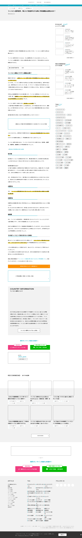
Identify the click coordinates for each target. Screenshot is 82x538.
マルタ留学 (59, 154)
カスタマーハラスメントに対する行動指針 (45, 526)
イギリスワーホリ (60, 112)
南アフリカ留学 (59, 167)
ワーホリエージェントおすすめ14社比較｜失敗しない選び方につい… (69, 45)
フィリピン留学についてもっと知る (29, 330)
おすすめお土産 (68, 120)
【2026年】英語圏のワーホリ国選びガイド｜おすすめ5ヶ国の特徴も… (69, 52)
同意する (62, 534)
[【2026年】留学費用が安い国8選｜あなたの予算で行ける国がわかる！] (60, 38)
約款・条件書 (35, 526)
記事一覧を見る (21, 359)
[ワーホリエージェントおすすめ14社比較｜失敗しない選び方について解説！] (60, 45)
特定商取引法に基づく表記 (57, 526)
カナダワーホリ (69, 125)
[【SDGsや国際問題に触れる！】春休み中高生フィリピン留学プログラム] (18, 419)
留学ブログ (14, 5)
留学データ (59, 149)
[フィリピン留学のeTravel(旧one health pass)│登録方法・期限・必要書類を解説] (41, 394)
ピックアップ (68, 29)
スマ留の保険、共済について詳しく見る (25, 276)
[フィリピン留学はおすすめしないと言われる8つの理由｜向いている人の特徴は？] (41, 419)
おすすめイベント (60, 120)
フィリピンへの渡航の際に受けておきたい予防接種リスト (32, 259)
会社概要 (22, 526)
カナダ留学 (65, 154)
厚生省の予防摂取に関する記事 (16, 149)
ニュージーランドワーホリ (61, 130)
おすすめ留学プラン (60, 125)
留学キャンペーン (60, 146)
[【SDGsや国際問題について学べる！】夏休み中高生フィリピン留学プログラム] (18, 394)
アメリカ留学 (68, 157)
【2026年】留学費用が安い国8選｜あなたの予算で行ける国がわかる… (69, 38)
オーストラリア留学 (69, 76)
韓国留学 (66, 167)
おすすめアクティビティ (61, 117)
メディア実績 (59, 136)
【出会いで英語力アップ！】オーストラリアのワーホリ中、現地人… (69, 79)
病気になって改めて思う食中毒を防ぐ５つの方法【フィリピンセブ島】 (31, 124)
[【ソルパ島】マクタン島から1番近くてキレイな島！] (63, 394)
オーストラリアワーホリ (61, 114)
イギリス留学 (68, 162)
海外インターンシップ (60, 144)
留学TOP (9, 5)
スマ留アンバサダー (66, 128)
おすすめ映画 (68, 122)
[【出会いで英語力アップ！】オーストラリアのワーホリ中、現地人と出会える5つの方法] (60, 79)
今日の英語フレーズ (60, 138)
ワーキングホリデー (67, 136)
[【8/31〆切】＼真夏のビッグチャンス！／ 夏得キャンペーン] (60, 32)
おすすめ (10, 488)
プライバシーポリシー (28, 526)
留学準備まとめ (29, 8)
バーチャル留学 (59, 133)
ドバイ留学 (67, 165)
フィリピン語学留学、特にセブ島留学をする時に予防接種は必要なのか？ (37, 5)
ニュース (70, 130)
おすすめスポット (60, 122)
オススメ (69, 114)
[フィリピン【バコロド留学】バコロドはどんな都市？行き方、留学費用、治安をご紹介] (60, 86)
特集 (9, 486)
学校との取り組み (60, 141)
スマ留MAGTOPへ (12, 484)
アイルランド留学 (60, 162)
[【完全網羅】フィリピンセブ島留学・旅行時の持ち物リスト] (60, 72)
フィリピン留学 (20, 5)
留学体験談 (65, 149)
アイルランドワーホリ (60, 109)
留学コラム (21, 8)
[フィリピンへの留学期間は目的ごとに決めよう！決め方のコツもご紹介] (60, 92)
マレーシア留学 (59, 165)
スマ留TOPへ (41, 457)
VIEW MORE (70, 57)
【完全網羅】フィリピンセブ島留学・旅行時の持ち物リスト (69, 72)
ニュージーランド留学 (69, 160)
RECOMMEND (47, 2)
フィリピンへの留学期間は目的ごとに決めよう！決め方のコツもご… (69, 92)
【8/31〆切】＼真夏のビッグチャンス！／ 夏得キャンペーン (69, 32)
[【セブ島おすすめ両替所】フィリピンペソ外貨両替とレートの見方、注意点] (63, 419)
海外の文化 (69, 144)
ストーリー (59, 128)
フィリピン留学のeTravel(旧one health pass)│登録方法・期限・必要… (40, 398)
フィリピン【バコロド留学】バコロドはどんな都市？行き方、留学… (69, 86)
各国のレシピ (68, 138)
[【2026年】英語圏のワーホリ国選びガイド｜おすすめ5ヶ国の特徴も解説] (60, 52)
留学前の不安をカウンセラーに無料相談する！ (29, 266)
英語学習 (66, 152)
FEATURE (39, 2)
